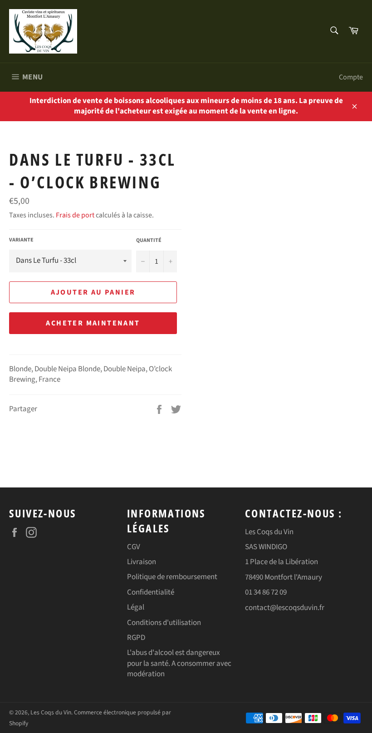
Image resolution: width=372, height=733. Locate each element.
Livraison (141, 561)
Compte (351, 77)
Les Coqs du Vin (50, 712)
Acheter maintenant (93, 323)
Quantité (149, 240)
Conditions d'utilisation (164, 622)
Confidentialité (150, 592)
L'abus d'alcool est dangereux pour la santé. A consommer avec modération (179, 663)
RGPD (136, 637)
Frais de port (75, 215)
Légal (135, 607)
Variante (21, 240)
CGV (133, 546)
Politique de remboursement (172, 576)
